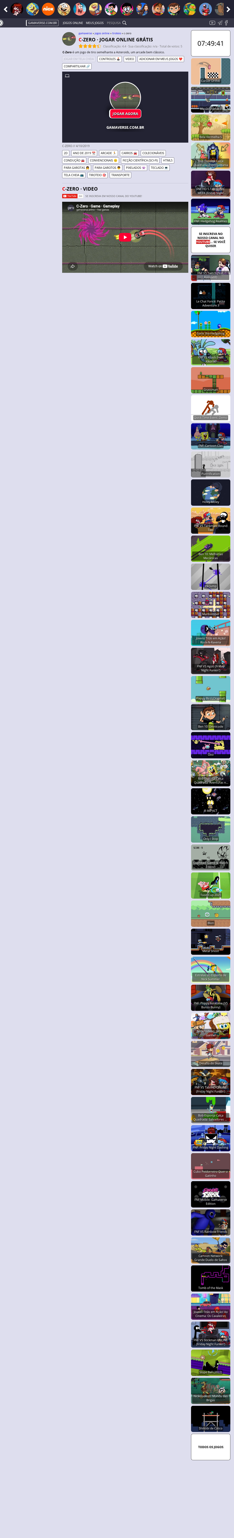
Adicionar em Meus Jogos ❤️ (160, 59)
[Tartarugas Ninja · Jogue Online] (189, 9)
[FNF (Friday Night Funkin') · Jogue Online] (16, 9)
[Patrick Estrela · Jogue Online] (79, 9)
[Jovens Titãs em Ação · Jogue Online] (126, 9)
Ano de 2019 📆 (84, 153)
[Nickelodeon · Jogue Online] (48, 9)
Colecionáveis (153, 153)
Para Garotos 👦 (108, 168)
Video (129, 59)
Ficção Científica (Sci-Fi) (140, 160)
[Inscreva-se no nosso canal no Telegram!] (220, 25)
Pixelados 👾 (136, 168)
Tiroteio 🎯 (97, 175)
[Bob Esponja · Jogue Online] (32, 9)
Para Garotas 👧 (76, 168)
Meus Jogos (95, 23)
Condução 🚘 (74, 160)
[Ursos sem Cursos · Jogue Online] (221, 9)
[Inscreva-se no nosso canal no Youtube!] (212, 25)
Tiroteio (116, 33)
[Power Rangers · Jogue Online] (205, 9)
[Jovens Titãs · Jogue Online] (111, 9)
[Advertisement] (31, 87)
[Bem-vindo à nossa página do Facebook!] (227, 25)
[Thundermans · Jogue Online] (142, 9)
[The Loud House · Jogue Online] (64, 9)
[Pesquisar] (124, 23)
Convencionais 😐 (103, 160)
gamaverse (85, 33)
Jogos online (73, 23)
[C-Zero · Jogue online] (125, 97)
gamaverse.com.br (42, 23)
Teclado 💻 (159, 168)
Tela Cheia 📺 (74, 175)
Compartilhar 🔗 (77, 66)
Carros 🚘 (129, 153)
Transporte (120, 175)
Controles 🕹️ (109, 59)
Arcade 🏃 (108, 153)
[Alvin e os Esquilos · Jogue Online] (158, 9)
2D (66, 153)
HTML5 (168, 160)
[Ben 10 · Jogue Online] (174, 9)
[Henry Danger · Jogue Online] (95, 9)
